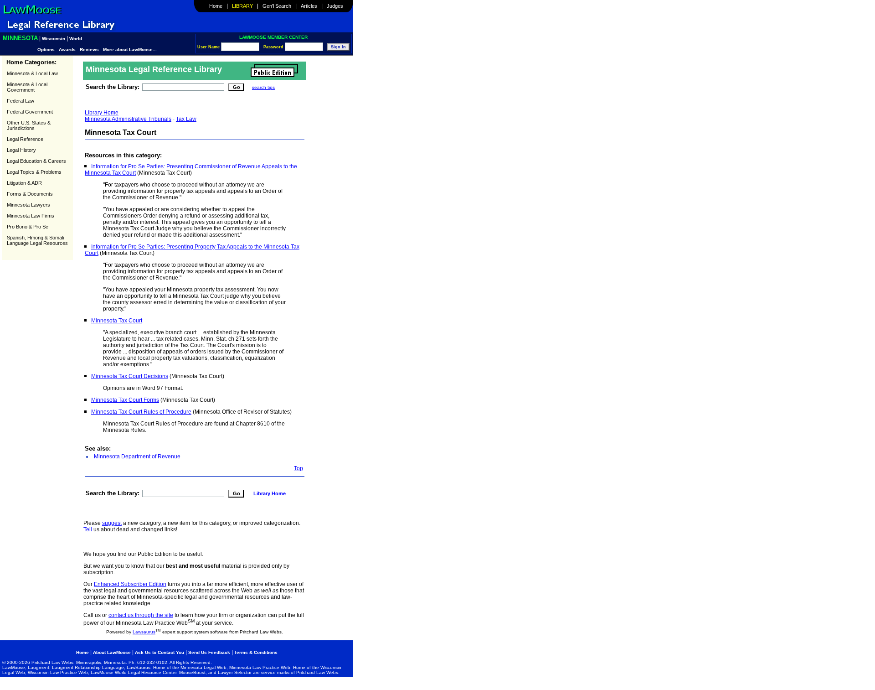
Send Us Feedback (209, 652)
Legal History (21, 150)
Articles (309, 6)
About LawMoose (112, 652)
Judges (335, 6)
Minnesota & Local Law (32, 73)
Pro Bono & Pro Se (27, 226)
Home (215, 6)
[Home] (32, 14)
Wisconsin (53, 38)
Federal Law (20, 101)
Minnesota (20, 38)
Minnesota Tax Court (116, 320)
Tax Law (186, 119)
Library (242, 6)
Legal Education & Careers (36, 161)
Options (46, 49)
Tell (87, 529)
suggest (112, 523)
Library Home (101, 112)
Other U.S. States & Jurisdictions (29, 125)
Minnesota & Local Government (27, 87)
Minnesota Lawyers (28, 205)
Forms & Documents (30, 194)
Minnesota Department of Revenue (137, 456)
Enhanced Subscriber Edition (130, 584)
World (75, 38)
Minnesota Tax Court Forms (125, 400)
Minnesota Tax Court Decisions (129, 376)
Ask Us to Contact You (160, 652)
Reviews (89, 49)
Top (298, 468)
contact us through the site (140, 615)
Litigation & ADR (24, 183)
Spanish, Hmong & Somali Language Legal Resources (37, 240)
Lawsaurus (144, 631)
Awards (67, 49)
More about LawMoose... (130, 49)
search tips (263, 87)
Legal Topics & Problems (34, 172)
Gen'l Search (276, 6)
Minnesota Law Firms (30, 215)
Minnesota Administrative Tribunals (128, 119)
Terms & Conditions (256, 652)
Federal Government (30, 111)
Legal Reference (25, 139)
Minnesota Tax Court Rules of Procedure (141, 412)
